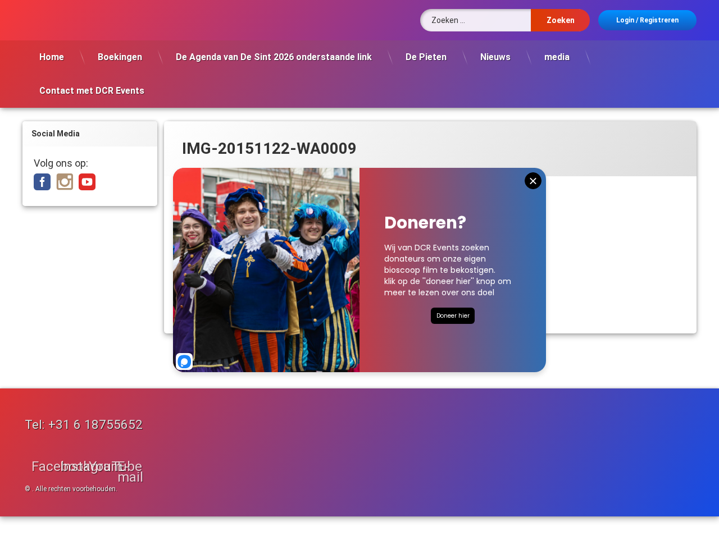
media (557, 57)
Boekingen (120, 57)
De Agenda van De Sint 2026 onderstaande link (274, 57)
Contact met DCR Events (91, 90)
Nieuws (495, 57)
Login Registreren (647, 20)
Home (51, 57)
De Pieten (426, 57)
